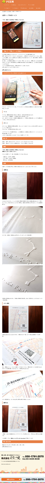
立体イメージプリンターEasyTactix (18, 438)
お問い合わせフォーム (7, 446)
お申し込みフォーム (6, 69)
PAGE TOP (43, 467)
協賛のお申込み (11, 479)
